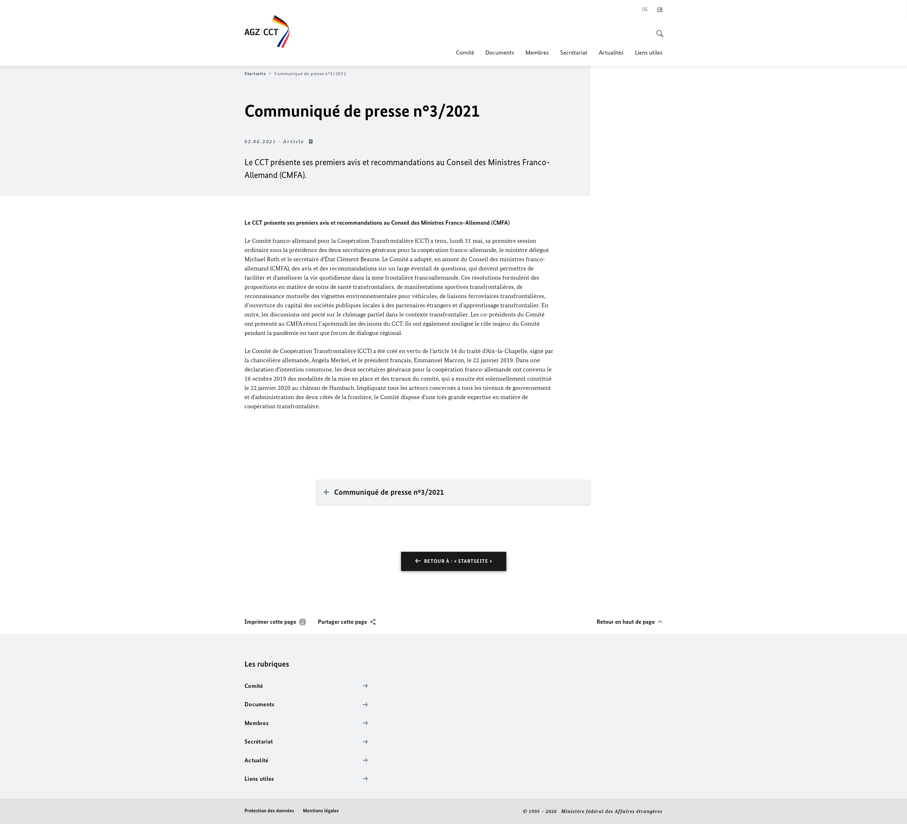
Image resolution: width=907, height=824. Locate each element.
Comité (465, 52)
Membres (537, 52)
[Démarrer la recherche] (657, 29)
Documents (499, 52)
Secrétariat (573, 52)
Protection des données (269, 811)
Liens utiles (649, 52)
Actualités (611, 52)
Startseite (255, 73)
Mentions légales (321, 811)
